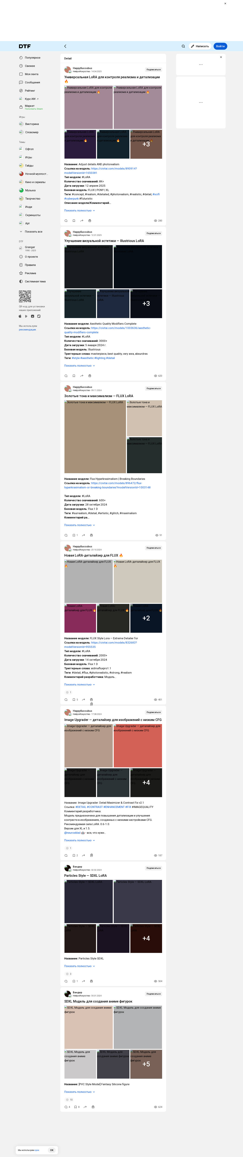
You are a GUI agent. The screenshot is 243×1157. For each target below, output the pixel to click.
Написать (202, 46)
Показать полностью (78, 210)
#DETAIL (81, 807)
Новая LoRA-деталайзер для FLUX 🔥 (93, 555)
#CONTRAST (95, 807)
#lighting (99, 358)
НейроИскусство (81, 71)
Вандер (77, 866)
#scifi (156, 194)
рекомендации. (27, 329)
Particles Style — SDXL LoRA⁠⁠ (85, 876)
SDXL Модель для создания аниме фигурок (98, 1001)
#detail (110, 358)
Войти (220, 46)
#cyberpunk (71, 198)
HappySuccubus (82, 68)
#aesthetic (87, 358)
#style (76, 358)
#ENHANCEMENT (114, 807)
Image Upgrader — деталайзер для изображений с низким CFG (113, 720)
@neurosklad (72, 832)
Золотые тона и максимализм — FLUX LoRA (98, 396)
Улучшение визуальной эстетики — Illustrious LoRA (104, 241)
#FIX (128, 807)
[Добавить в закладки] (74, 220)
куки (37, 1150)
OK (51, 1150)
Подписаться (154, 69)
